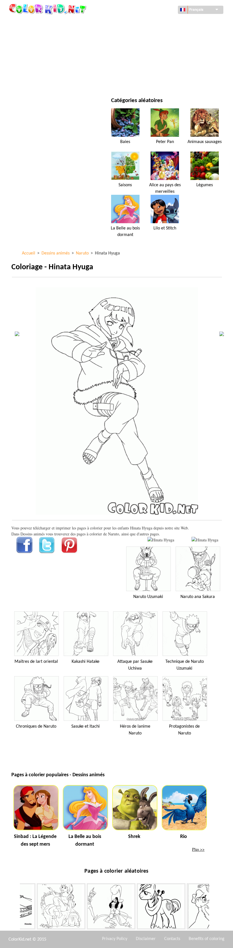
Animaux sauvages (205, 142)
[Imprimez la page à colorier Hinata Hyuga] (160, 540)
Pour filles (145, 46)
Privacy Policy (114, 939)
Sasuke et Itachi (85, 726)
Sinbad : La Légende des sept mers (35, 840)
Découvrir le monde (154, 22)
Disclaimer (146, 939)
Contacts (172, 939)
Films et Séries (37, 81)
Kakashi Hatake (85, 661)
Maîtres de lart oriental (36, 661)
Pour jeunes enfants (43, 69)
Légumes (204, 185)
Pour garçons (148, 57)
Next (213, 907)
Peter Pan (165, 142)
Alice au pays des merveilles (165, 188)
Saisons (31, 57)
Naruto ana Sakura (197, 597)
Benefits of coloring (206, 939)
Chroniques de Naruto (36, 726)
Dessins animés (38, 46)
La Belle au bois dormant (125, 231)
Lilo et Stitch (164, 228)
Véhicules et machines (45, 22)
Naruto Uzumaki (148, 597)
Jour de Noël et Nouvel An (159, 69)
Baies (125, 142)
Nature (141, 81)
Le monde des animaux (156, 34)
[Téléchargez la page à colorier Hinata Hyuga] (205, 540)
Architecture (36, 34)
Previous (15, 907)
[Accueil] (48, 9)
